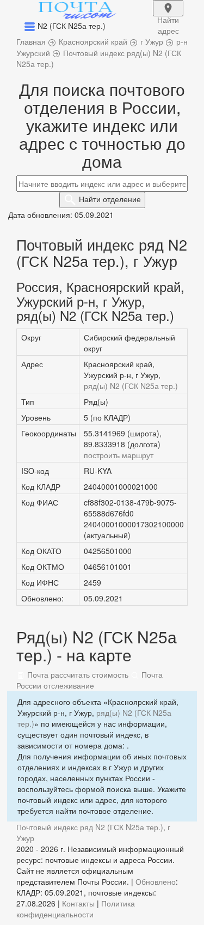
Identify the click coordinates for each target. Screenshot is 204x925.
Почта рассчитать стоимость (76, 674)
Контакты (78, 903)
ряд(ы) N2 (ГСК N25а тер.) (131, 385)
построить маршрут (118, 454)
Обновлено (155, 881)
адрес (168, 15)
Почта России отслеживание (89, 680)
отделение (110, 198)
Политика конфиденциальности (75, 909)
